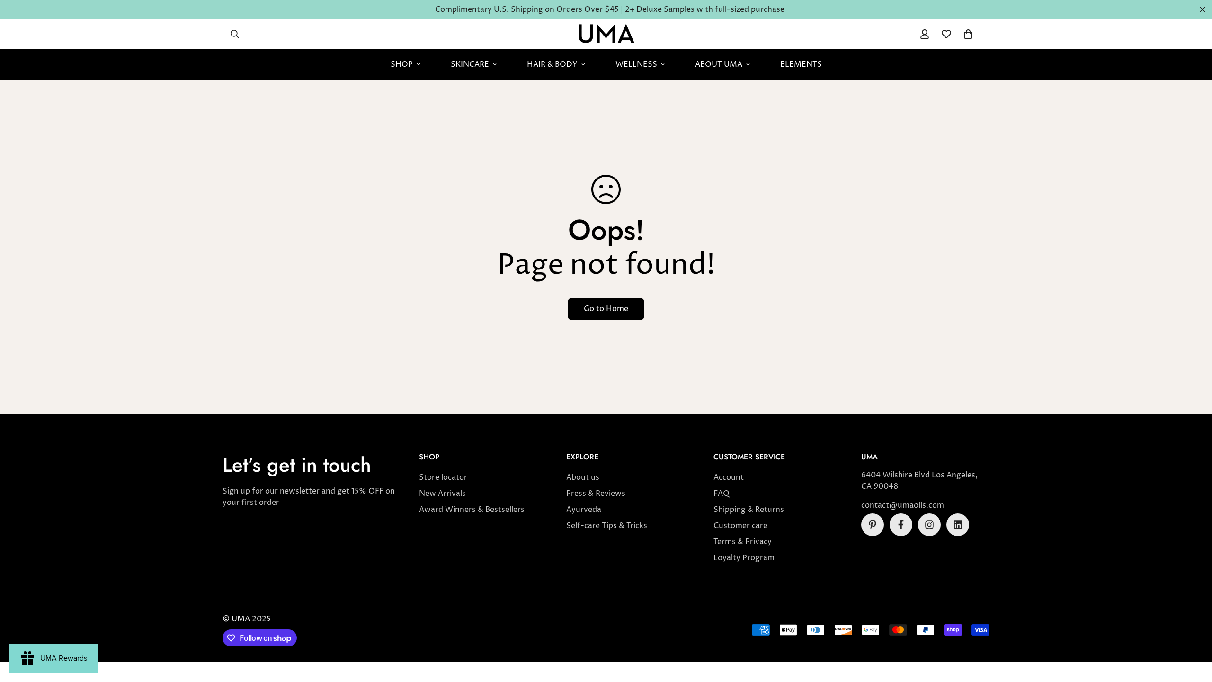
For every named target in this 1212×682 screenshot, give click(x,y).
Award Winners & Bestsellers (472, 509)
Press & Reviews (595, 493)
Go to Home (606, 309)
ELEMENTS (801, 64)
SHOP (402, 64)
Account (728, 477)
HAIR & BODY (552, 64)
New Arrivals (442, 493)
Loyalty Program (744, 558)
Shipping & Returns (748, 509)
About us (582, 477)
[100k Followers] (929, 524)
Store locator (443, 477)
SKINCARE (470, 64)
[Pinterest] (872, 524)
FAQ (721, 493)
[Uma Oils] (606, 34)
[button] (968, 34)
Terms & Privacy (742, 542)
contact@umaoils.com (902, 505)
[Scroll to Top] (1193, 630)
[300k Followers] (901, 524)
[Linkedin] (957, 524)
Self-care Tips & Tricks (606, 525)
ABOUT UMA (718, 64)
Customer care (740, 525)
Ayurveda (583, 509)
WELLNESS (636, 64)
